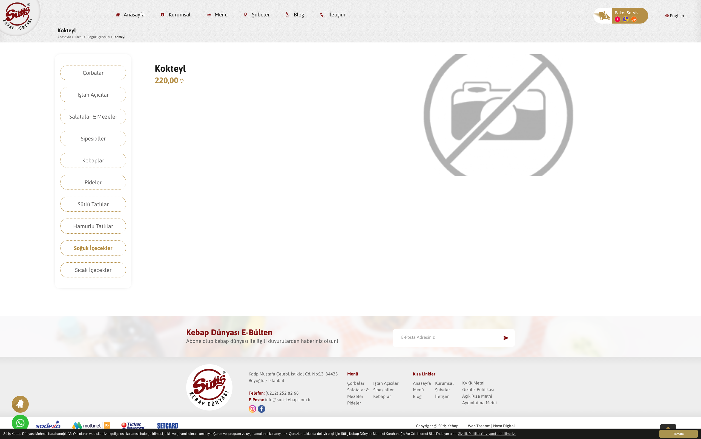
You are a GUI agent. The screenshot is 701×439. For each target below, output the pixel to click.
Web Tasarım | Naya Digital (491, 426)
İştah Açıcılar (93, 94)
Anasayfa (134, 15)
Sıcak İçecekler (93, 270)
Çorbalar (93, 73)
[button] (20, 404)
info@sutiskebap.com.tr (288, 399)
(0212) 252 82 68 (282, 393)
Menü (221, 15)
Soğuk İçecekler (99, 37)
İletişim (336, 15)
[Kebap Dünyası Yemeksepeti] (617, 20)
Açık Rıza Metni (477, 396)
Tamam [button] (678, 433)
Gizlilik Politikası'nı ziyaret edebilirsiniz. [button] (487, 434)
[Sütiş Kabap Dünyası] (217, 387)
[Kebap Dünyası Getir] (625, 20)
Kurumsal (180, 15)
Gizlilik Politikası (478, 389)
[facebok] (261, 409)
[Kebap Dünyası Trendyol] (634, 20)
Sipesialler (93, 138)
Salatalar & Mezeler (93, 116)
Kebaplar (93, 160)
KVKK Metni (473, 382)
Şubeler (261, 15)
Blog (299, 15)
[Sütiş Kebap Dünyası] (20, 34)
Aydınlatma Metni (479, 402)
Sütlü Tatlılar (93, 204)
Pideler (93, 182)
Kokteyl (119, 37)
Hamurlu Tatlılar (93, 226)
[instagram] (252, 409)
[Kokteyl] (498, 174)
